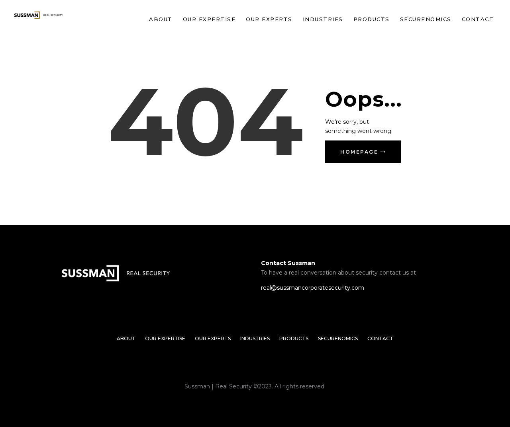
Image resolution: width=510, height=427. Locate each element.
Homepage (359, 152)
